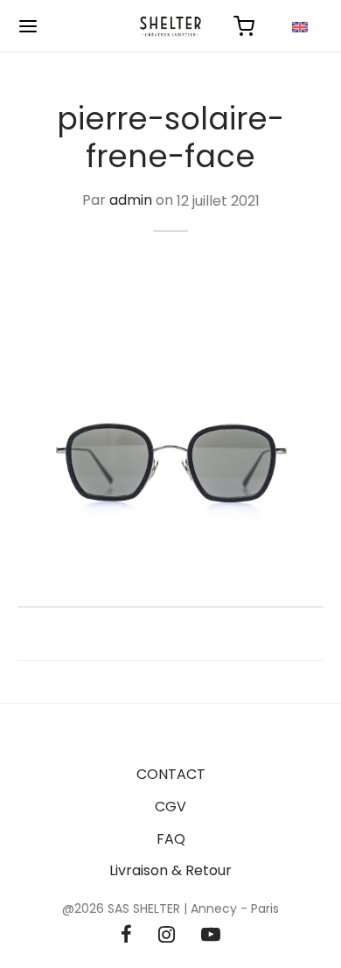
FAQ (171, 839)
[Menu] (27, 26)
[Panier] (243, 26)
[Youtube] (210, 936)
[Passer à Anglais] (300, 27)
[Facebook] (126, 936)
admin (130, 201)
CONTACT (170, 774)
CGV (170, 806)
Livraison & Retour (170, 870)
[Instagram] (167, 936)
